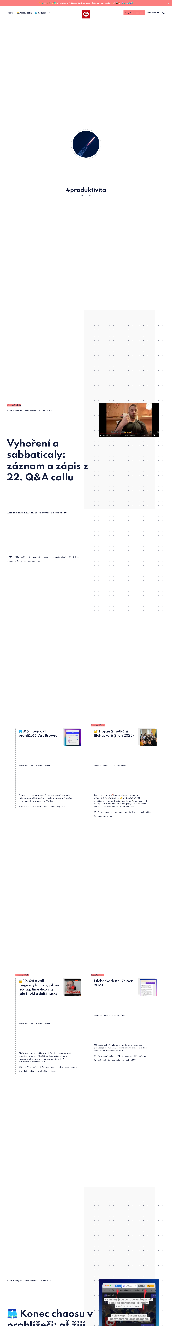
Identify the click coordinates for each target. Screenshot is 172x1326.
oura (54, 1071)
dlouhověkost (48, 1067)
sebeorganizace (103, 816)
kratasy (56, 806)
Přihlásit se (153, 13)
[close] (169, 3)
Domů (10, 13)
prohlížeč (25, 806)
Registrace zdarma (134, 13)
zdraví (47, 557)
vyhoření (35, 557)
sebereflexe (15, 561)
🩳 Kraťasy (40, 13)
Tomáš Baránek (30, 410)
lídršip (74, 557)
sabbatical (61, 557)
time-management (68, 1067)
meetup (105, 812)
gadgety (127, 1056)
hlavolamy (140, 1056)
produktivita (33, 561)
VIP (10, 557)
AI (65, 806)
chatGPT (131, 1060)
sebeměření (147, 812)
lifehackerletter (105, 1056)
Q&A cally (21, 557)
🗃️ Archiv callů (24, 13)
